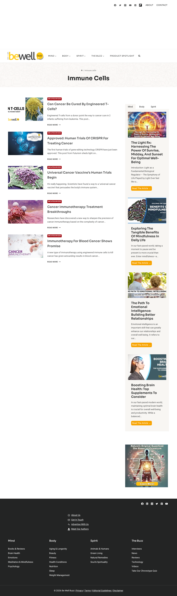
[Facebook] (115, 5)
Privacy (79, 590)
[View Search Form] (139, 56)
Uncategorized (54, 99)
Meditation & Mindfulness (20, 562)
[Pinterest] (135, 5)
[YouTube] (130, 5)
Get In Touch (77, 519)
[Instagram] (125, 5)
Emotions (12, 557)
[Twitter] (120, 5)
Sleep (52, 570)
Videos (135, 566)
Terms (87, 590)
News (134, 553)
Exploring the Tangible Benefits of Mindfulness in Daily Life (145, 234)
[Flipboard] (140, 5)
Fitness (52, 557)
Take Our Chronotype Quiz (144, 570)
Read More (54, 125)
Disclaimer (118, 590)
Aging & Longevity (58, 548)
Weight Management (59, 575)
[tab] (130, 106)
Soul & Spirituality (99, 562)
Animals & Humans (99, 548)
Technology (137, 562)
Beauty (52, 553)
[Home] (82, 70)
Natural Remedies (99, 557)
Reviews (136, 557)
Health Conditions (58, 562)
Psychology (13, 566)
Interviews (137, 548)
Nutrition (53, 566)
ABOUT (149, 5)
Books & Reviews (16, 548)
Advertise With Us (80, 524)
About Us (75, 515)
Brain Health (14, 553)
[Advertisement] (88, 30)
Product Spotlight (122, 56)
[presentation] (25, 109)
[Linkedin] (147, 503)
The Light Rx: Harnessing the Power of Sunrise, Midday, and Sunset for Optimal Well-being (147, 152)
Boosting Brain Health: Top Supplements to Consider (144, 391)
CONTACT (161, 5)
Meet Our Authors (80, 529)
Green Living (96, 553)
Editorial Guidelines (102, 590)
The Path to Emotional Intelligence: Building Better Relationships (143, 311)
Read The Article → (142, 189)
